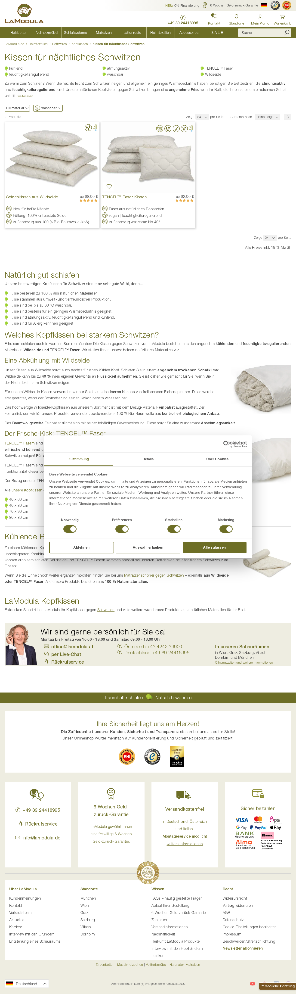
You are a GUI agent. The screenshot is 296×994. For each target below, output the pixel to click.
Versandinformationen (169, 927)
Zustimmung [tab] (78, 459)
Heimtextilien (39, 44)
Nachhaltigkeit (163, 934)
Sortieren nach (241, 117)
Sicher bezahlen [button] (258, 808)
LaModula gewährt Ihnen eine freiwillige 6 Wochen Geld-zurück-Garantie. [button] (111, 833)
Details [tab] (148, 459)
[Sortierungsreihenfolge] (287, 117)
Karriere (15, 927)
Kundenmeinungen (25, 898)
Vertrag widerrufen (238, 905)
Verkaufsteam (20, 912)
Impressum (232, 934)
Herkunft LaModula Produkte (175, 941)
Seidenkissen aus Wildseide (32, 196)
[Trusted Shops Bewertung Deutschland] (152, 757)
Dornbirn (87, 934)
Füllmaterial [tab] (15, 108)
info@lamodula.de (41, 837)
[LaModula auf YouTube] (253, 984)
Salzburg (87, 920)
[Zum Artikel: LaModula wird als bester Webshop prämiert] (148, 873)
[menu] (118, 32)
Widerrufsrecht (235, 898)
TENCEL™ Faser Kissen (124, 196)
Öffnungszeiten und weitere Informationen (244, 662)
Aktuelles (17, 920)
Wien (84, 905)
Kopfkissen (80, 44)
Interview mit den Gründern (32, 934)
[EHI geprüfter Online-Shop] (286, 5)
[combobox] (264, 32)
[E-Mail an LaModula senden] (47, 646)
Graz (84, 912)
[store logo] (24, 14)
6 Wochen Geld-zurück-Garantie (178, 912)
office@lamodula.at (72, 646)
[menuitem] (19, 32)
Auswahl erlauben (148, 547)
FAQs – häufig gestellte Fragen (177, 898)
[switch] (122, 529)
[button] (182, 5)
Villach (85, 927)
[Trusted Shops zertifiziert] (275, 5)
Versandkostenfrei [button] (184, 809)
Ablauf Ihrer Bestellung (170, 905)
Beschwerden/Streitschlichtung (249, 941)
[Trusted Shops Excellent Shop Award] (177, 756)
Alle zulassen (214, 547)
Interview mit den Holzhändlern (177, 948)
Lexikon (158, 956)
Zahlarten (159, 920)
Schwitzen (106, 610)
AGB (227, 912)
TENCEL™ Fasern (20, 443)
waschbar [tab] (49, 108)
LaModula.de (15, 44)
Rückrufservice (41, 823)
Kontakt (15, 905)
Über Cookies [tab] (217, 459)
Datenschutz (233, 920)
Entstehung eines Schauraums (35, 941)
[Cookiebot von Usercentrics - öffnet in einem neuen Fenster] (227, 444)
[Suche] (286, 32)
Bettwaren (60, 44)
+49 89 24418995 (41, 810)
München (88, 898)
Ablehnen (81, 547)
